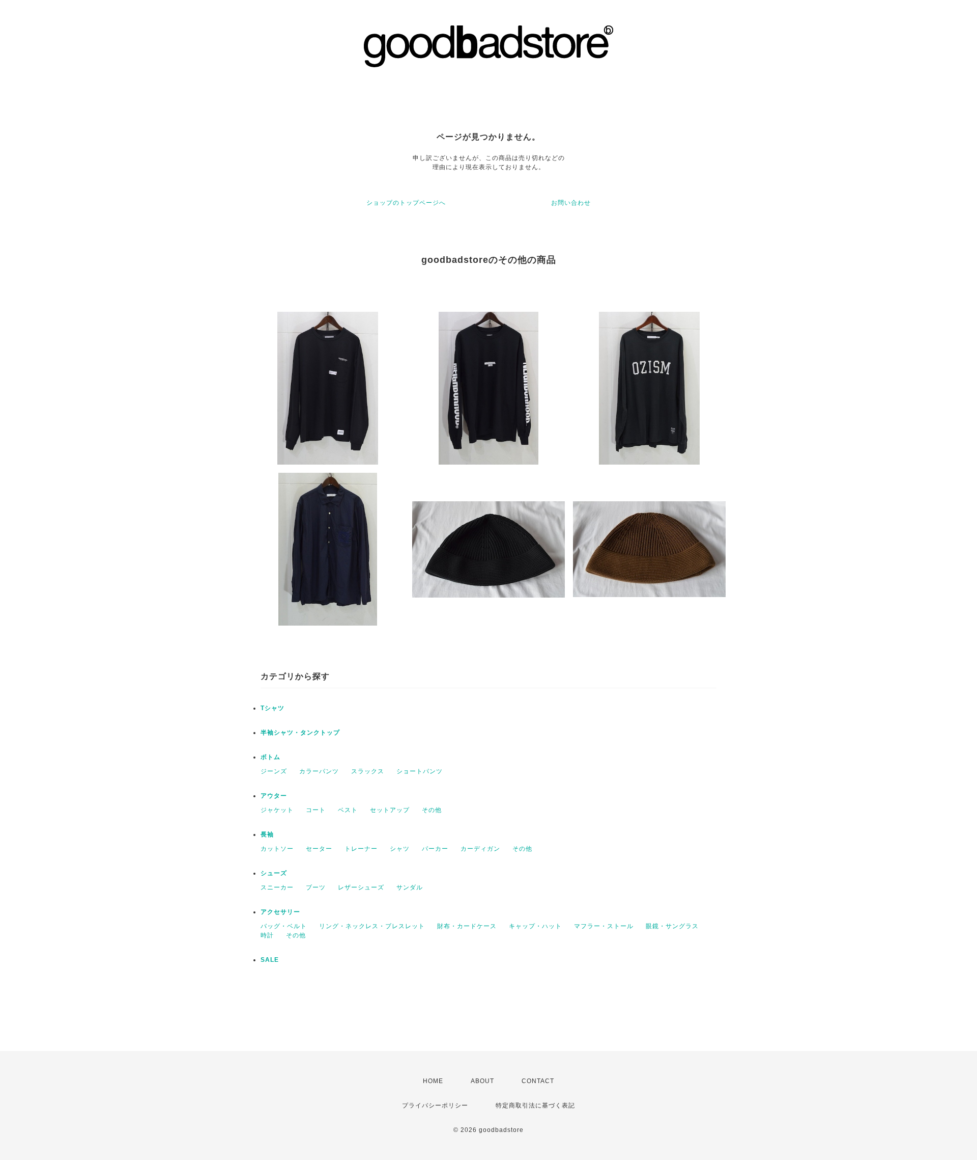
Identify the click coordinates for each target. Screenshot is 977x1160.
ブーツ (316, 887)
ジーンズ (274, 771)
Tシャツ (272, 708)
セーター (319, 848)
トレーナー (361, 848)
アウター (274, 795)
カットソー (277, 848)
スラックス (367, 771)
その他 (432, 810)
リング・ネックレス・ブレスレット (372, 926)
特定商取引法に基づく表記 (535, 1105)
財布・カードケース (467, 926)
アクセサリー (280, 911)
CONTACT (538, 1081)
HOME (433, 1081)
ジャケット (277, 810)
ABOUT (482, 1081)
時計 (267, 935)
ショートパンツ (419, 771)
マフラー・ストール (604, 926)
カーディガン (480, 848)
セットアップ (390, 810)
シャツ (400, 848)
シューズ (274, 873)
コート (316, 810)
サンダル (409, 887)
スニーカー (277, 887)
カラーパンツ (319, 771)
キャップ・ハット (535, 926)
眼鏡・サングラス (672, 926)
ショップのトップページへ (406, 202)
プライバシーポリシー (435, 1105)
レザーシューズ (361, 887)
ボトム (270, 757)
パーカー (435, 848)
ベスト (348, 810)
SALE (270, 959)
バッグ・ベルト (284, 926)
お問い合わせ (571, 202)
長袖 (267, 834)
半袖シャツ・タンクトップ (300, 732)
